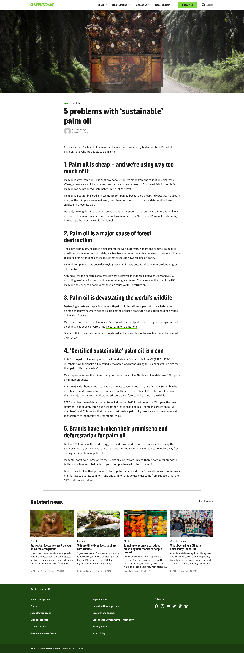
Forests (67, 103)
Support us (187, 5)
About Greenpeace (40, 599)
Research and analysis (104, 612)
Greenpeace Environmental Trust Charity (113, 619)
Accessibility (99, 633)
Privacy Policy (100, 626)
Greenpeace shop (39, 619)
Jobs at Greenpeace (40, 612)
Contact (34, 606)
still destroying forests (123, 395)
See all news (205, 501)
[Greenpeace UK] (42, 5)
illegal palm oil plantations (121, 326)
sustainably (101, 189)
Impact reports (100, 599)
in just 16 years (77, 315)
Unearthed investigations (106, 606)
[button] (102, 5)
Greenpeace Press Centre (43, 633)
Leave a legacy (38, 626)
